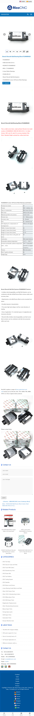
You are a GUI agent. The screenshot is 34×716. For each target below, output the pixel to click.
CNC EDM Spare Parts (8, 600)
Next (29, 34)
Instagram (17, 683)
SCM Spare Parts (7, 614)
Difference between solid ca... (9, 643)
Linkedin (17, 679)
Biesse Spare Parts (7, 609)
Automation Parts (7, 617)
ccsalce (7, 661)
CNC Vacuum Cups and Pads (10, 564)
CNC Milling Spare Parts (9, 597)
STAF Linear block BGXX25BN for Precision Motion (25, 531)
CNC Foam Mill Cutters (8, 567)
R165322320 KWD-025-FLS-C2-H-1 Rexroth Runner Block (25, 552)
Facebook (17, 674)
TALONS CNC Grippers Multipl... (10, 629)
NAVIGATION (5, 14)
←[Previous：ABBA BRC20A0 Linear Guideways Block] (16, 501)
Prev (4, 34)
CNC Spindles (6, 582)
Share (4, 715)
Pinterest (17, 685)
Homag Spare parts (7, 612)
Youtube (17, 681)
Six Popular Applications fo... (9, 639)
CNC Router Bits (7, 573)
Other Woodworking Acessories (10, 606)
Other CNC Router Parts (9, 591)
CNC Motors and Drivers (9, 585)
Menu (21, 715)
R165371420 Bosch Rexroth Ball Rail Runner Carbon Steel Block (8, 552)
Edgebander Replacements (9, 603)
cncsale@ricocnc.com (10, 659)
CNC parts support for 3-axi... (9, 633)
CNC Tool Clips (6, 561)
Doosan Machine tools (8, 620)
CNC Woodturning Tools (9, 570)
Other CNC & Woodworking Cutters (11, 594)
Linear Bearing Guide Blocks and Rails (12, 588)
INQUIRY (6, 83)
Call (13, 715)
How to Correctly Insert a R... (9, 636)
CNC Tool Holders (7, 576)
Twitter (17, 676)
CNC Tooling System (8, 579)
